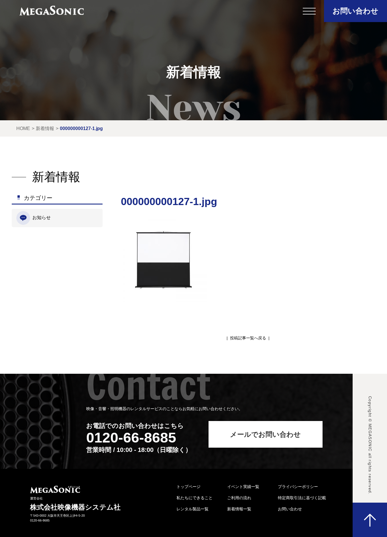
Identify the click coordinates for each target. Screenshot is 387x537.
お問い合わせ (355, 11)
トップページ (188, 486)
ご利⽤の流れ (239, 497)
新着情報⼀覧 (239, 509)
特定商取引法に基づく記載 (302, 497)
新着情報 (45, 128)
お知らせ (41, 217)
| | (248, 338)
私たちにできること (194, 497)
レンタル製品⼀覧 (192, 509)
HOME (23, 128)
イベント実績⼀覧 (243, 486)
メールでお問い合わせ (265, 434)
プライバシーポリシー (298, 486)
